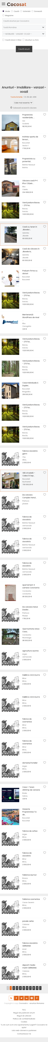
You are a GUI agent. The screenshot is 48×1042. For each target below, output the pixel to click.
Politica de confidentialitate (24, 1019)
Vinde (7, 11)
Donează (38, 11)
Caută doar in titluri (13, 40)
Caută (16, 11)
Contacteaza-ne (24, 1034)
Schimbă (26, 11)
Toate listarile (16, 97)
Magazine (9, 15)
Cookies (24, 1022)
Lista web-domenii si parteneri (24, 1030)
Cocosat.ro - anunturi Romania (31, 1003)
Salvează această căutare (24, 108)
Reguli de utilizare (24, 1016)
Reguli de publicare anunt (24, 1013)
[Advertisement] (24, 67)
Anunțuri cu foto (32, 40)
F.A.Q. (24, 1010)
